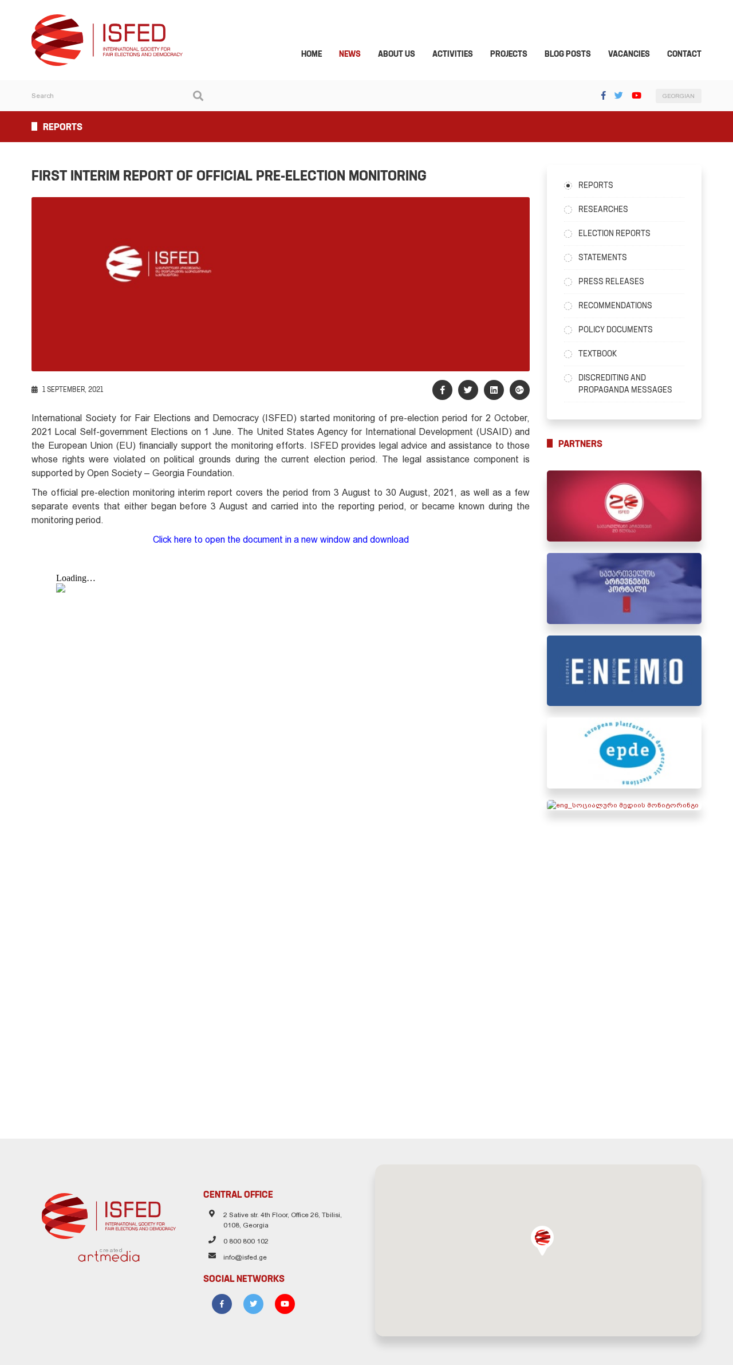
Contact (684, 54)
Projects (508, 54)
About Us (396, 54)
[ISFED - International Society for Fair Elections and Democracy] (107, 19)
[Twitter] (618, 95)
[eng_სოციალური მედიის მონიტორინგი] (624, 805)
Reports (595, 185)
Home (311, 54)
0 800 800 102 (246, 1241)
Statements (602, 257)
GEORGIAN (679, 96)
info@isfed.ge (245, 1257)
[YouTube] (636, 95)
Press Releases (611, 281)
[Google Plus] (520, 390)
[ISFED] (109, 1213)
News (350, 54)
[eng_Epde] (624, 753)
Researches (603, 209)
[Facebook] (603, 95)
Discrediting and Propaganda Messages (625, 383)
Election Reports (614, 233)
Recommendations (615, 305)
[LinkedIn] (494, 390)
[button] (542, 1241)
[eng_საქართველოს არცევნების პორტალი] (624, 588)
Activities (452, 54)
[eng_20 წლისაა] (624, 506)
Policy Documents (615, 329)
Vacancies (629, 54)
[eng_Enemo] (624, 671)
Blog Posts (568, 54)
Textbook (597, 353)
